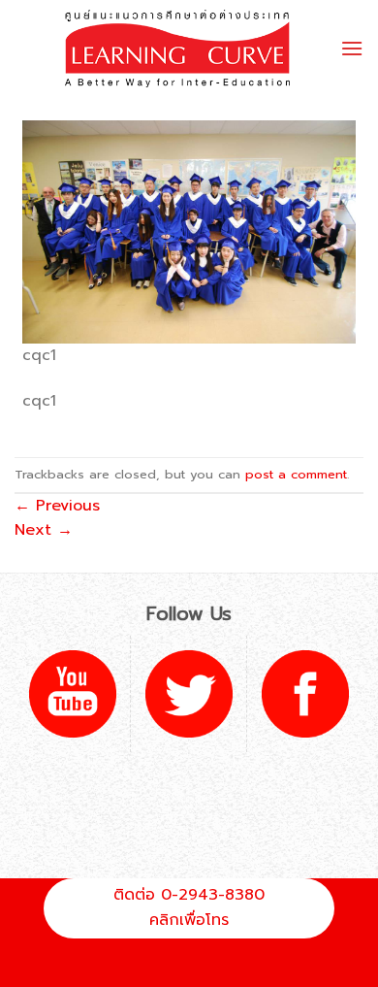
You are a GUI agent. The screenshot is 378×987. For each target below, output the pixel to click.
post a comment (296, 474)
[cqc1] (189, 231)
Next (44, 530)
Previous (57, 505)
